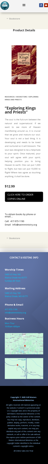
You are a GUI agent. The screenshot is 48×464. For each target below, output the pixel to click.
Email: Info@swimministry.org (21, 224)
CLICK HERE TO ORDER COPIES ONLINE (20, 197)
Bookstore (14, 18)
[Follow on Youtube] (46, 5)
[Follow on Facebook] (41, 5)
